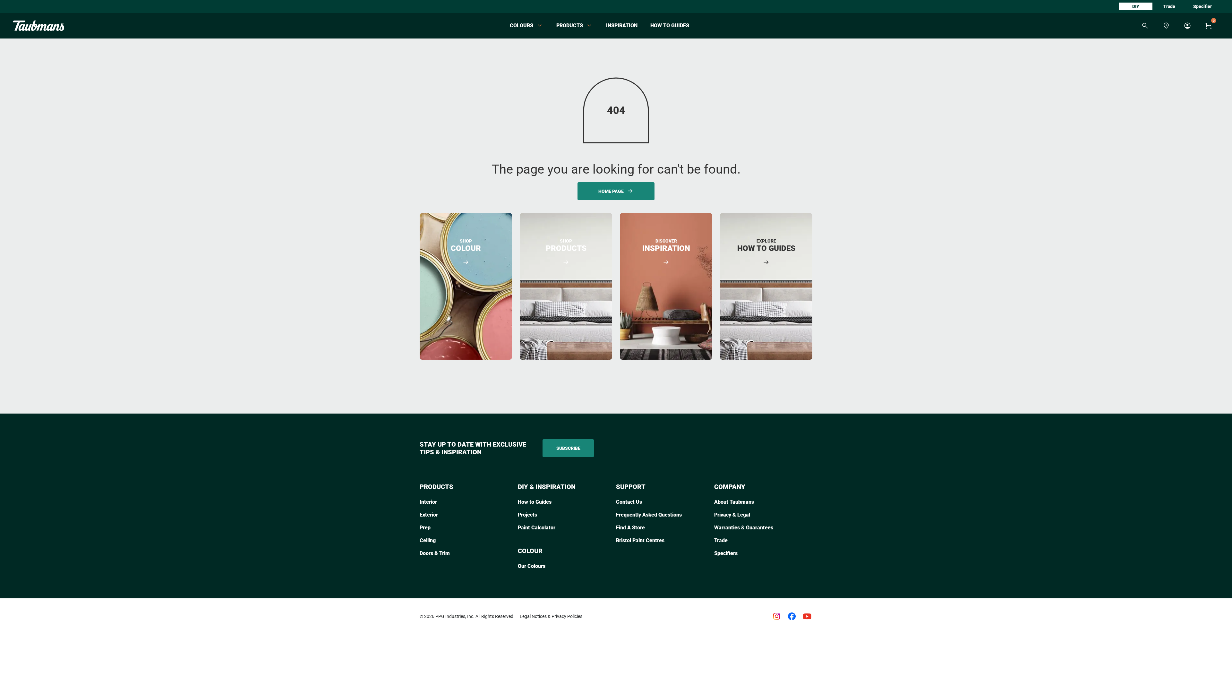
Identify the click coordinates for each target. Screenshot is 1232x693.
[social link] (776, 616)
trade (1169, 6)
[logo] (38, 26)
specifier (1202, 6)
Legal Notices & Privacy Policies (551, 616)
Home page (611, 191)
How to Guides (669, 25)
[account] (1187, 26)
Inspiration (621, 25)
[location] (1166, 26)
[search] (1145, 26)
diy (1135, 6)
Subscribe (568, 448)
